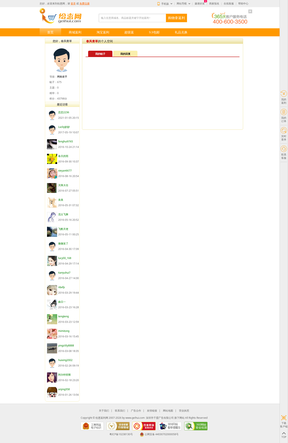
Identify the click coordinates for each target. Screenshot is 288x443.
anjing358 (64, 389)
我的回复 (125, 54)
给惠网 (61, 3)
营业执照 (184, 410)
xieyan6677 (65, 170)
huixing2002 (65, 360)
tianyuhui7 (64, 272)
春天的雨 (63, 156)
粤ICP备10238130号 (121, 434)
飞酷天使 (63, 229)
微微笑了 (63, 243)
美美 (60, 200)
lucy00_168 (64, 258)
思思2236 (63, 112)
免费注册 (84, 3)
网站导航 (182, 3)
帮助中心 (243, 3)
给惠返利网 (102, 418)
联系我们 (120, 410)
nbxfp (61, 287)
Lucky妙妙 (64, 127)
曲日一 (62, 302)
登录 (73, 3)
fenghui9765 (65, 141)
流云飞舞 (63, 214)
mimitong (63, 331)
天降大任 (63, 185)
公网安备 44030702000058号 (162, 434)
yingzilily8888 (66, 345)
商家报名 (214, 3)
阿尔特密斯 (64, 374)
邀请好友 (200, 3)
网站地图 (168, 410)
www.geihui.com (135, 418)
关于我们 (104, 410)
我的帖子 (100, 54)
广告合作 (136, 410)
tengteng (63, 316)
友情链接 (152, 410)
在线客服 (229, 3)
